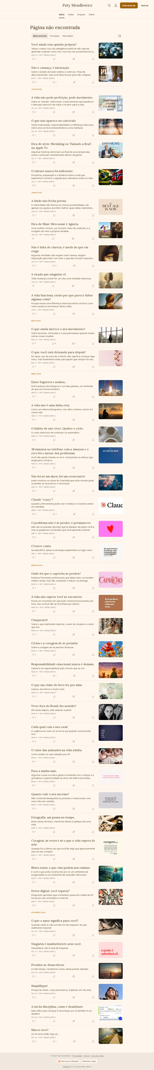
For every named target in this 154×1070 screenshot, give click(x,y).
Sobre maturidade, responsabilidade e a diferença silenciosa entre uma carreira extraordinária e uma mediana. (62, 126)
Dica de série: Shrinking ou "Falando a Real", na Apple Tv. (61, 146)
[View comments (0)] (54, 59)
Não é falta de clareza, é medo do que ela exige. (59, 249)
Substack (66, 1066)
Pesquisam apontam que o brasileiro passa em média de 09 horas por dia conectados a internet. (62, 896)
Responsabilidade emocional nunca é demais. (62, 664)
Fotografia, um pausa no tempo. (53, 817)
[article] (77, 51)
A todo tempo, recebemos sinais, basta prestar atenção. (60, 968)
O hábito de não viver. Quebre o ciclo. (57, 428)
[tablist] (53, 36)
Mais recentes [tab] (40, 36)
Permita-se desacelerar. (48, 965)
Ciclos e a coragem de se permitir (54, 643)
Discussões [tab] (67, 36)
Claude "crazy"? (42, 499)
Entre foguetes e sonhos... (48, 382)
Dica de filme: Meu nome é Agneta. (55, 224)
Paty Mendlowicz (47, 55)
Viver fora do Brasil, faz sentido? (53, 706)
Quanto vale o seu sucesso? (50, 794)
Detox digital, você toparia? (50, 891)
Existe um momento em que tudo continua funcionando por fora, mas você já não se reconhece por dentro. (62, 602)
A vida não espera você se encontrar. (56, 597)
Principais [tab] (54, 36)
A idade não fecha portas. (48, 201)
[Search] (109, 5)
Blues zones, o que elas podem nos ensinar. (60, 867)
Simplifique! (39, 986)
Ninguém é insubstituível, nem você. (56, 944)
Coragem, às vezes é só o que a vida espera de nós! (63, 842)
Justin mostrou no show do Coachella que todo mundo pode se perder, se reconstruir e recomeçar (62, 482)
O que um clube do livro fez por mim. (56, 685)
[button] (61, 14)
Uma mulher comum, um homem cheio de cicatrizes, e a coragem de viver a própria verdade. (60, 230)
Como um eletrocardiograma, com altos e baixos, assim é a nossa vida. (62, 411)
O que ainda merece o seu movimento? (58, 329)
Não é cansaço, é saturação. (50, 67)
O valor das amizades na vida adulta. (56, 750)
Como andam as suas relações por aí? (50, 754)
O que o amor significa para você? (54, 920)
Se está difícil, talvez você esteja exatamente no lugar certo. (61, 550)
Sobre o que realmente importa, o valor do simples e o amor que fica (62, 626)
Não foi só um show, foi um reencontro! (58, 476)
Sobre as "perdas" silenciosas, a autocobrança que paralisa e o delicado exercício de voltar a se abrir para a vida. (62, 103)
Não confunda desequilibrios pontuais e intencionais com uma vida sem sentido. (61, 800)
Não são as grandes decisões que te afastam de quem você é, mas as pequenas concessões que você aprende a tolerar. (63, 528)
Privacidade (77, 1056)
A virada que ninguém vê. (48, 274)
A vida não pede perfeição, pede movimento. (62, 97)
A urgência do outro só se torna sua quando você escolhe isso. (61, 732)
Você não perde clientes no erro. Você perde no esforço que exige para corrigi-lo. (62, 459)
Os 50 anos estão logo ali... (45, 1033)
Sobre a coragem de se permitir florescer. (52, 647)
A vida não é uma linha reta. (50, 405)
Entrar (145, 5)
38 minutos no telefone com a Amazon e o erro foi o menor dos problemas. (60, 451)
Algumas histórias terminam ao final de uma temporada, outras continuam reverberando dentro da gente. (60, 153)
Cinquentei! (39, 620)
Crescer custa (41, 546)
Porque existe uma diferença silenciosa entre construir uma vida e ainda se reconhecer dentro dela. (62, 305)
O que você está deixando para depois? (58, 352)
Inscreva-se (128, 5)
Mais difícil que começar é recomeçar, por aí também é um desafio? (61, 1012)
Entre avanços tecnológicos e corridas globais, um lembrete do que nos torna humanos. (62, 388)
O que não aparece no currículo (53, 120)
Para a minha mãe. (44, 771)
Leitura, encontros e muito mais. (48, 689)
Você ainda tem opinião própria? (54, 44)
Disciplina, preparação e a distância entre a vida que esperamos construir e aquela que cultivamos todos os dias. (62, 177)
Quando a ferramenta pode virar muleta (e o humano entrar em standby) (62, 505)
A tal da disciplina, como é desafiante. (57, 1006)
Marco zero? (39, 1030)
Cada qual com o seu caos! (49, 727)
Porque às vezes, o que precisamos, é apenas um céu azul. (61, 989)
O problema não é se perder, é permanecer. (61, 523)
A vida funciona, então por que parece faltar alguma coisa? (62, 297)
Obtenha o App (89, 1061)
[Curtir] (33, 238)
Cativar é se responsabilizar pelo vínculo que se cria (58, 668)
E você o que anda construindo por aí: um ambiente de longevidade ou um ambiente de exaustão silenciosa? (59, 873)
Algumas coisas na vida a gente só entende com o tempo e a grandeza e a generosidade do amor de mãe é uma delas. (62, 776)
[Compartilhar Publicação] (116, 5)
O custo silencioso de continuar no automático (55, 432)
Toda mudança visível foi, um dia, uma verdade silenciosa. (61, 278)
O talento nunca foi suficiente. (52, 171)
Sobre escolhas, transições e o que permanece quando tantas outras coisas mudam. (62, 335)
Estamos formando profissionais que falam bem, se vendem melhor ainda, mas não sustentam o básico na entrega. (62, 579)
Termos (86, 1056)
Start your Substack (69, 1061)
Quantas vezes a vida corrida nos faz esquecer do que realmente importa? (59, 926)
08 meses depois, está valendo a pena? (51, 709)
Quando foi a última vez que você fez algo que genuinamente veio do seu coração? (63, 850)
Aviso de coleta (97, 1056)
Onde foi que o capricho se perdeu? (56, 573)
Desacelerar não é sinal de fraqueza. (50, 947)
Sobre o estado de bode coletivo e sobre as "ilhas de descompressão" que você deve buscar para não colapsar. (61, 73)
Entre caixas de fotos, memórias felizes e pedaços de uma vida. (61, 823)
